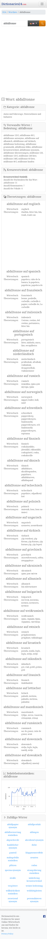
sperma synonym (13, 870)
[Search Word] (42, 23)
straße (13, 878)
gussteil (12, 852)
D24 (4, 12)
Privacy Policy (7, 934)
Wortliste (12, 12)
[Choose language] (33, 23)
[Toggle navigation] (42, 3)
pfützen (12, 865)
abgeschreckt (13, 840)
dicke (34, 845)
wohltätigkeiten (34, 890)
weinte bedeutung (34, 885)
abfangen (34, 832)
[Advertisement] (23, 60)
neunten (34, 857)
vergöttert (13, 885)
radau (34, 865)
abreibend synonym (34, 840)
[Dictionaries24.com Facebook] (44, 916)
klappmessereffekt (34, 852)
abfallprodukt (34, 824)
